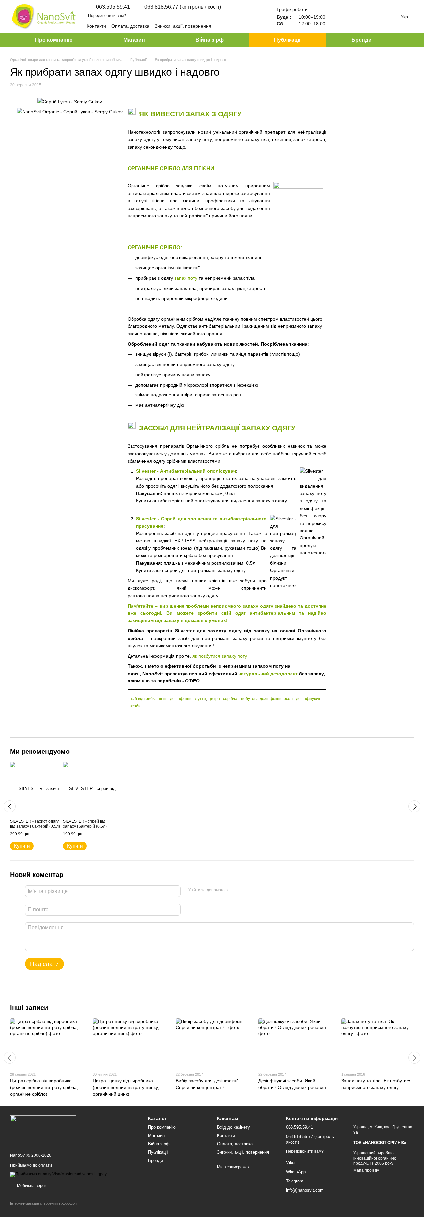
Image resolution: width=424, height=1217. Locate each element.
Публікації (287, 40)
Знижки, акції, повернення (183, 26)
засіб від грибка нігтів (147, 698)
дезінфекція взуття (188, 698)
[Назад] (10, 806)
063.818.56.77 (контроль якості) (182, 7)
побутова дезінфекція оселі (267, 698)
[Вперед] (414, 806)
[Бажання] (354, 16)
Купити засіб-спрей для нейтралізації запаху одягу (191, 570)
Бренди (361, 40)
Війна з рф (209, 40)
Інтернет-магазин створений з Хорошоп (43, 1203)
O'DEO (192, 680)
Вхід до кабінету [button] (233, 1127)
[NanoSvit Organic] (43, 1129)
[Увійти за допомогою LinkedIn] (256, 890)
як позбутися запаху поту (219, 656)
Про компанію (54, 40)
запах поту (185, 278)
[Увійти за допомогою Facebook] (235, 890)
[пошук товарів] (408, 40)
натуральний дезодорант (268, 673)
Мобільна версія (32, 1185)
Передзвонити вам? (107, 15)
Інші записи (29, 1007)
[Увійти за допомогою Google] (245, 890)
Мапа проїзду (366, 1170)
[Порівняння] (337, 16)
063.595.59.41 (113, 7)
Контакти (96, 26)
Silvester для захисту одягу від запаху (222, 630)
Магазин (134, 40)
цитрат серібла (223, 698)
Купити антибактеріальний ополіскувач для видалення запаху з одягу (211, 500)
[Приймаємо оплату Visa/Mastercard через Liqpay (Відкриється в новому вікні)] (58, 1174)
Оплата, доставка (130, 26)
